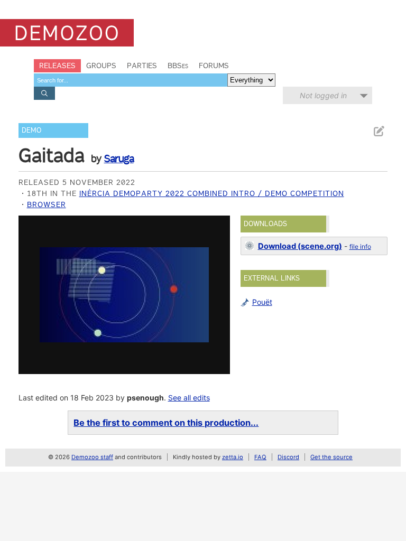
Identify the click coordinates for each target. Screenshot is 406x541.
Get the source (331, 457)
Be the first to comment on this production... (166, 422)
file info (360, 246)
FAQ (260, 457)
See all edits (189, 397)
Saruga (119, 158)
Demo (31, 130)
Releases (57, 65)
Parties (142, 65)
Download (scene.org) (300, 246)
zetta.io (232, 457)
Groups (101, 65)
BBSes (178, 65)
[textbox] (130, 80)
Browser (46, 204)
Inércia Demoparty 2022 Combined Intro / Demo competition (211, 193)
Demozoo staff (92, 457)
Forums (214, 65)
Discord (288, 457)
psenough (145, 397)
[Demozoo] (67, 32)
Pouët (262, 301)
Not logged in (323, 95)
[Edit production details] (378, 131)
